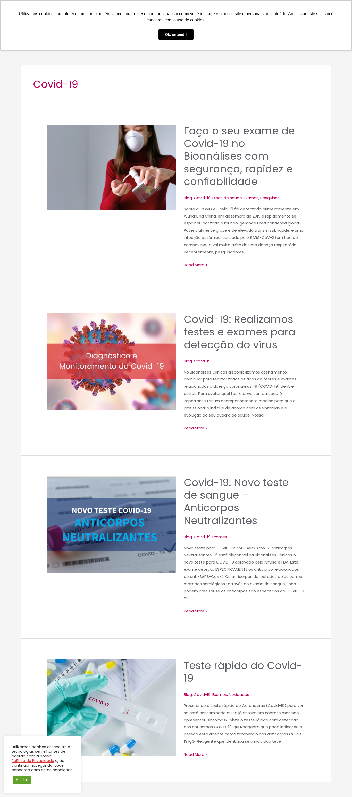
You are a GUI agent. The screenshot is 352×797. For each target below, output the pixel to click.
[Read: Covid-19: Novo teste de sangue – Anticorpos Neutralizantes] (111, 524)
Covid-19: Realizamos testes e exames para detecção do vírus (239, 332)
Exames (251, 198)
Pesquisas (270, 198)
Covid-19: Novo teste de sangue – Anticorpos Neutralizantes (236, 501)
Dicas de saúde (227, 198)
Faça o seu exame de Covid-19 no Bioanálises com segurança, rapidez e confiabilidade (239, 156)
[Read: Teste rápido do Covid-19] (111, 707)
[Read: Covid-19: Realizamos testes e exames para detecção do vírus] (111, 361)
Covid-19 (202, 198)
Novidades (239, 694)
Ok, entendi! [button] (176, 34)
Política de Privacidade (33, 760)
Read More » (195, 264)
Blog (188, 198)
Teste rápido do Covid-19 (243, 671)
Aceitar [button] (22, 779)
